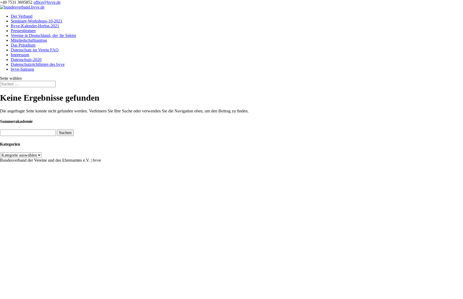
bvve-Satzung (22, 69)
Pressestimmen (23, 30)
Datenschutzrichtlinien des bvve (38, 64)
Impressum (20, 54)
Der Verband (21, 16)
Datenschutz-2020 (26, 59)
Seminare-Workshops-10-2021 (36, 21)
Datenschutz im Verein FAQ (35, 50)
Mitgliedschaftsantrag (29, 40)
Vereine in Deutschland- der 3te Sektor (43, 35)
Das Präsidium (23, 45)
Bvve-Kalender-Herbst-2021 (35, 26)
